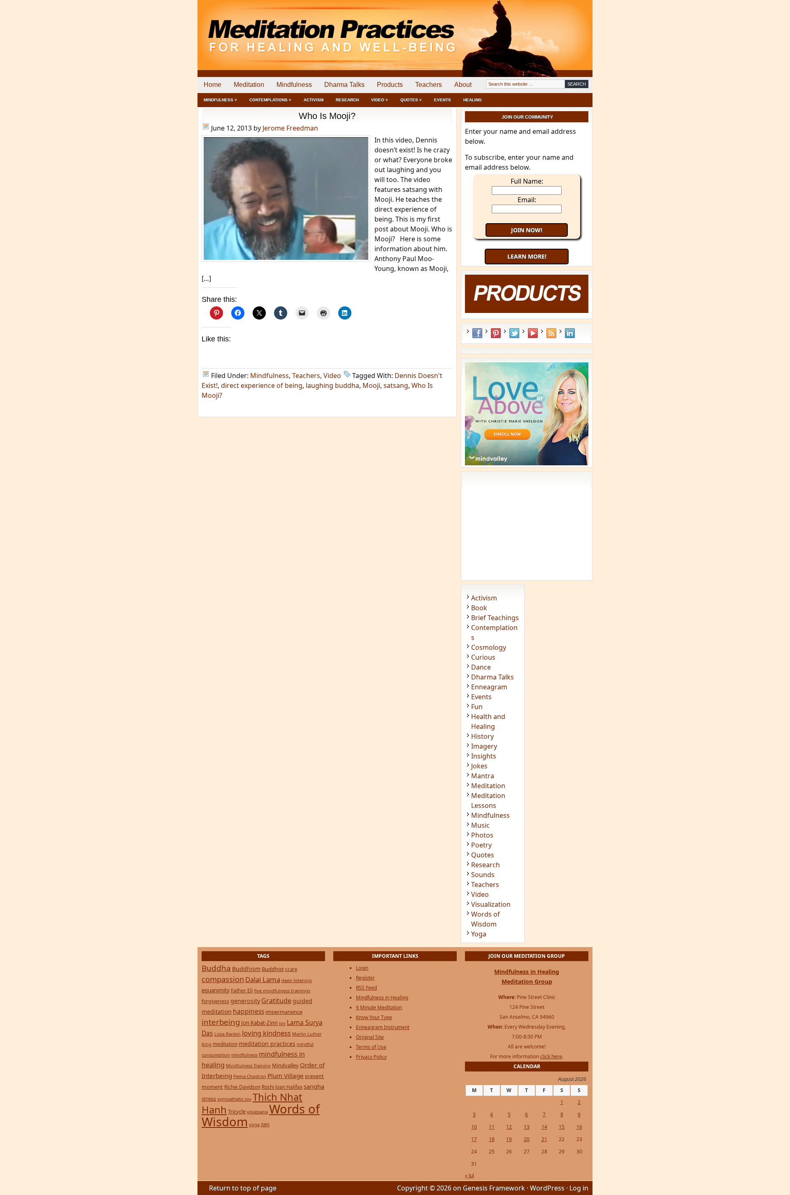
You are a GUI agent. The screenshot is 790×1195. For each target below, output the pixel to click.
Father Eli (242, 990)
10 (474, 1126)
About (463, 84)
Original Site (370, 1037)
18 (492, 1139)
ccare (291, 969)
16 (579, 1126)
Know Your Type (374, 1017)
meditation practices (267, 1044)
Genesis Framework (494, 1188)
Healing (472, 100)
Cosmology (488, 647)
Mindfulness (294, 84)
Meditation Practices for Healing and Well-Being (292, 28)
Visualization (491, 904)
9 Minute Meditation (379, 1007)
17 (474, 1139)
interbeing (221, 1022)
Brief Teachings (495, 617)
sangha (314, 1086)
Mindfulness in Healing (382, 997)
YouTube (533, 333)
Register (365, 977)
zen (265, 1124)
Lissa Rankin (227, 1034)
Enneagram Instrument (382, 1027)
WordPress (547, 1188)
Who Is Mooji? (327, 116)
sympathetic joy (234, 1099)
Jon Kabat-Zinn (259, 1023)
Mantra (482, 775)
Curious (483, 657)
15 (562, 1126)
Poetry (481, 845)
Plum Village (285, 1075)
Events (442, 100)
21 (544, 1139)
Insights (483, 756)
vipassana (257, 1112)
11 (492, 1126)
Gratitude (276, 1000)
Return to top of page (242, 1188)
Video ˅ (379, 100)
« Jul (469, 1175)
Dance (481, 667)
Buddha (216, 968)
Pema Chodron (249, 1076)
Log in (578, 1188)
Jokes (479, 765)
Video (332, 375)
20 (527, 1139)
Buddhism (246, 969)
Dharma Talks (344, 84)
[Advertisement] (558, 29)
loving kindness (266, 1033)
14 (544, 1126)
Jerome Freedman (290, 128)
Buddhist (273, 969)
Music (480, 825)
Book (479, 607)
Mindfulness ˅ (220, 100)
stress (209, 1098)
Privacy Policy (371, 1056)
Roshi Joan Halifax (282, 1086)
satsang (395, 385)
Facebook (477, 333)
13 (527, 1126)
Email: (527, 199)
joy (282, 1023)
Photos (482, 835)
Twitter (514, 333)
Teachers (428, 84)
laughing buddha (332, 385)
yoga (254, 1124)
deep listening (296, 980)
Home (212, 84)
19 (509, 1139)
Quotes (482, 854)
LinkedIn (570, 333)
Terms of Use (371, 1046)
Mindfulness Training (248, 1065)
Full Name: (527, 181)
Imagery (484, 746)
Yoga (478, 933)
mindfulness (244, 1055)
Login (362, 967)
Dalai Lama (262, 979)
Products (390, 84)
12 (509, 1126)
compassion (223, 979)
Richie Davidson (242, 1086)
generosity (245, 1001)
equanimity (216, 990)
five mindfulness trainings (282, 990)
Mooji (371, 385)
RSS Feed (551, 333)
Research (347, 100)
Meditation (249, 84)
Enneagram (489, 686)
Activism (313, 100)
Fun (477, 706)
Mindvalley (285, 1065)
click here (551, 1056)
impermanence (283, 1011)
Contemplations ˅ (270, 100)
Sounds (483, 874)
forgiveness (215, 1001)
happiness (248, 1011)
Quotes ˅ (411, 100)
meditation (225, 1044)
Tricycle (237, 1111)
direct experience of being (261, 385)
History (482, 736)
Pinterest (496, 333)
